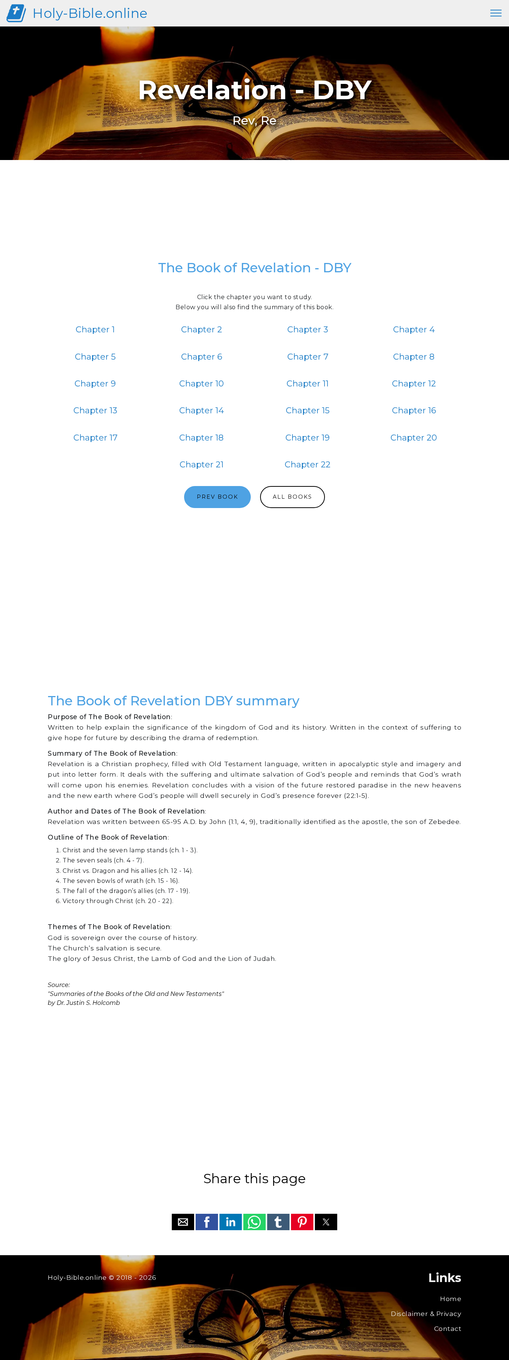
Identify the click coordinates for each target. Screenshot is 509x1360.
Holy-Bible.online (90, 13)
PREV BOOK (217, 496)
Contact (448, 1328)
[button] (183, 1222)
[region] (254, 213)
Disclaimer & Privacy (426, 1313)
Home (450, 1299)
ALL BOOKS (292, 496)
